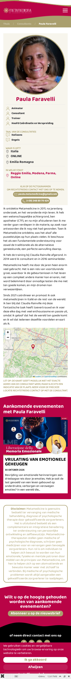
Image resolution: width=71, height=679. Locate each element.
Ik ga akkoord (35, 660)
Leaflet (38, 376)
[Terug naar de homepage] (17, 10)
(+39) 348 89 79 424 (37, 201)
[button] (65, 10)
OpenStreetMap (50, 376)
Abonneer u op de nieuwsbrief (35, 613)
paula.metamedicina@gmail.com (37, 194)
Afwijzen (35, 667)
